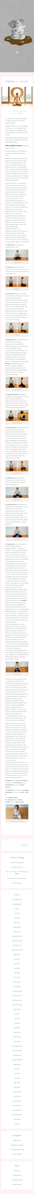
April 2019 (17, 1027)
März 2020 (17, 977)
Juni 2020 (17, 963)
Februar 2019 (17, 1037)
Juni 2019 (17, 1018)
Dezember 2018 (17, 1046)
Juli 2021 (17, 909)
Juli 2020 (17, 959)
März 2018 (17, 1087)
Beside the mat (15, 1145)
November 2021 (17, 904)
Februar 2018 (17, 1092)
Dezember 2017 (17, 1101)
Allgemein (16, 1140)
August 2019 (17, 1009)
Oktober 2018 (17, 1055)
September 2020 (17, 950)
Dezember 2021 (17, 899)
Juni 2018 (17, 1073)
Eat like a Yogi (17, 883)
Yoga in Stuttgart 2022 (17, 862)
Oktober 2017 (17, 1110)
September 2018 (17, 1059)
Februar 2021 (17, 927)
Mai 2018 (17, 1078)
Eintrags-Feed (17, 1175)
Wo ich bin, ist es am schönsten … (17, 878)
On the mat (15, 1154)
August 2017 (17, 1119)
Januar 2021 (17, 931)
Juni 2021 (17, 913)
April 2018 (17, 1082)
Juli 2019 (17, 1014)
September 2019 (17, 1005)
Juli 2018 (17, 1069)
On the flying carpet (16, 1149)
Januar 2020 (17, 986)
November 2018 (17, 1050)
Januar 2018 (17, 1096)
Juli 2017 (17, 1124)
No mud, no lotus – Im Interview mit (17, 871)
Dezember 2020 (17, 936)
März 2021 (17, 922)
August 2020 (17, 954)
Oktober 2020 (17, 945)
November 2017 (17, 1105)
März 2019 (17, 1032)
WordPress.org (17, 1184)
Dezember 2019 (17, 991)
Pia (16, 183)
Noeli (17, 874)
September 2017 (17, 1114)
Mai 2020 (17, 968)
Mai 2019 (17, 1023)
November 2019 (17, 995)
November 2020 (17, 941)
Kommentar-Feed (17, 1180)
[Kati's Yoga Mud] (17, 32)
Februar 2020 (17, 982)
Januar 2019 (17, 1041)
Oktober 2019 (17, 1000)
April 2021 (17, 918)
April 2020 (17, 972)
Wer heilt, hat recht (17, 867)
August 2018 (17, 1064)
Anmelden (17, 1170)
